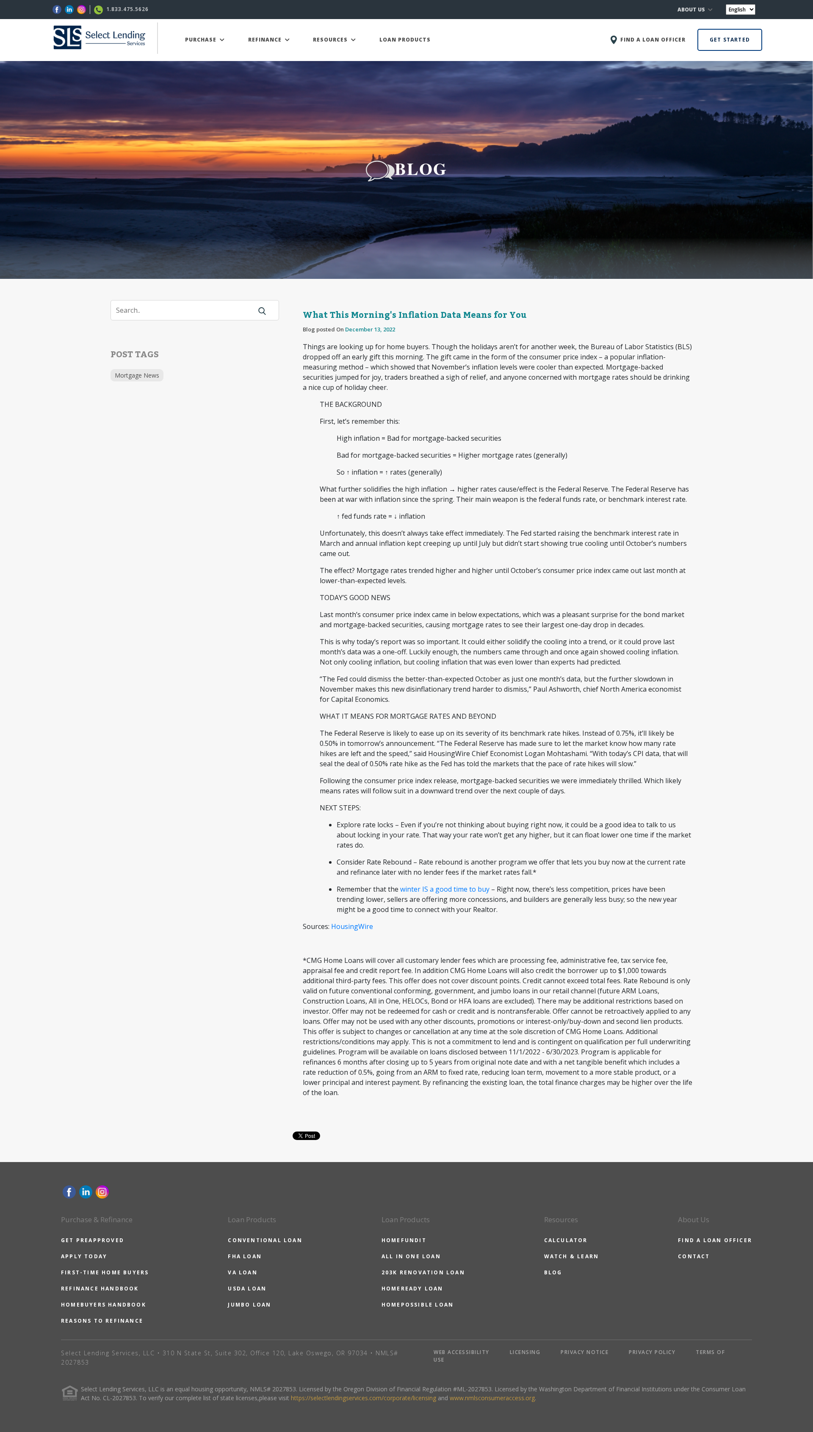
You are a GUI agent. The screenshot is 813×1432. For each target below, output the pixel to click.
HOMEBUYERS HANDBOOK (103, 1304)
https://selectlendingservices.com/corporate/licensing (363, 1398)
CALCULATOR (566, 1240)
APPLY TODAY (84, 1256)
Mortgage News (137, 375)
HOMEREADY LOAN (412, 1288)
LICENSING (525, 1352)
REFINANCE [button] (265, 39)
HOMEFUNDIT (404, 1240)
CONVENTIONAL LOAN (265, 1240)
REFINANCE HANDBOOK (100, 1288)
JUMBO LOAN (249, 1304)
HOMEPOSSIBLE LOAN (418, 1304)
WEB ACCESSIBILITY (461, 1352)
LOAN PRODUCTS (405, 39)
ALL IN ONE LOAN (411, 1256)
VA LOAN (242, 1272)
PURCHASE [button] (201, 39)
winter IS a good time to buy (444, 889)
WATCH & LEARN (571, 1256)
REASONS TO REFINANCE (102, 1320)
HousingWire (352, 926)
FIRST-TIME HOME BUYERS (105, 1272)
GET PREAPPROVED (92, 1240)
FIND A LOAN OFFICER (715, 1240)
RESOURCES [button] (331, 39)
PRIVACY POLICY (652, 1352)
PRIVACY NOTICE (584, 1352)
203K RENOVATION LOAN (423, 1272)
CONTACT (694, 1256)
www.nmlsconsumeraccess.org (492, 1398)
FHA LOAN (245, 1256)
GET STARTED (730, 39)
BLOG (553, 1272)
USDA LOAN (247, 1288)
